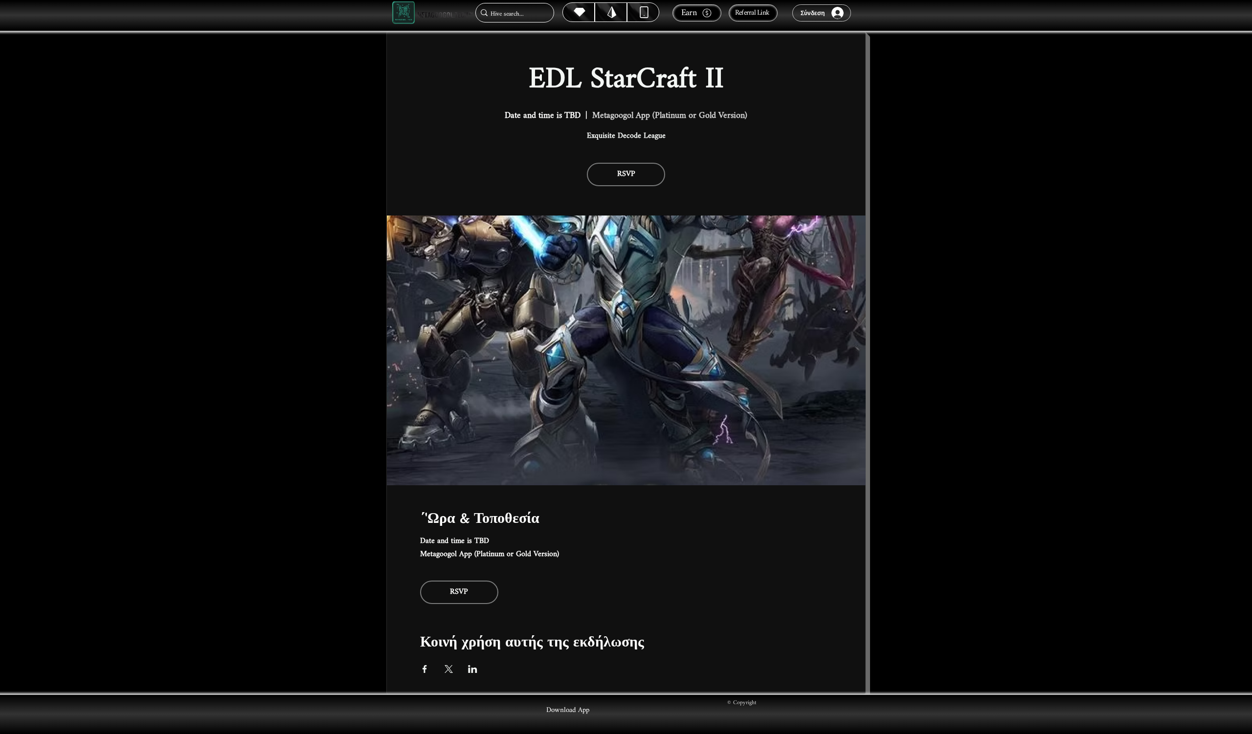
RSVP (626, 174)
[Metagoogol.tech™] (403, 12)
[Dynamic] (643, 12)
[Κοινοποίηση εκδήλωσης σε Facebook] (424, 669)
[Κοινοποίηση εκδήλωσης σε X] (448, 669)
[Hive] (578, 12)
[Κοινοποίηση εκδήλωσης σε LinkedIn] (472, 669)
